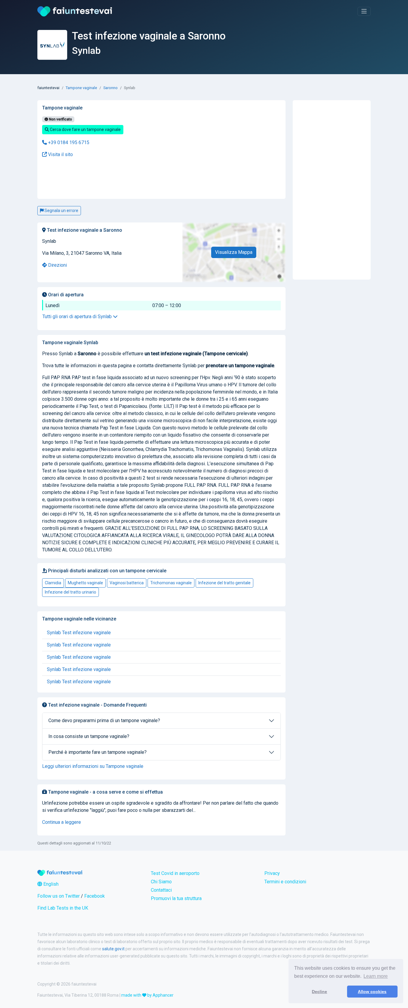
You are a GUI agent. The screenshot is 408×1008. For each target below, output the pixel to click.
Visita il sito (60, 154)
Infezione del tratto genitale (224, 582)
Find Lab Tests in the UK (62, 908)
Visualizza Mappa (233, 252)
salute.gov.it (113, 948)
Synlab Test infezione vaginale (79, 632)
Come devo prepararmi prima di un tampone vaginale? (104, 720)
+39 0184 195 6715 (68, 142)
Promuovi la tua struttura (176, 898)
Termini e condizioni (285, 882)
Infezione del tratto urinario (70, 592)
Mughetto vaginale (85, 582)
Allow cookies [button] (372, 991)
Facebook (94, 896)
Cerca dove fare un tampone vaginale (85, 129)
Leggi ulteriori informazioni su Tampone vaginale (92, 766)
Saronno (110, 88)
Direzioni (57, 265)
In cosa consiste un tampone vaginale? (88, 736)
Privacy (272, 873)
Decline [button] (319, 991)
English (50, 884)
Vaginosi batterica (127, 582)
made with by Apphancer (147, 995)
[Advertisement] (120, 178)
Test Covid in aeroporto (175, 873)
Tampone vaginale (81, 88)
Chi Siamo (161, 882)
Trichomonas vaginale (171, 582)
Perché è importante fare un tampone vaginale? (97, 752)
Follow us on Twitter (58, 896)
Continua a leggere (61, 822)
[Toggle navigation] (364, 11)
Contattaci (161, 890)
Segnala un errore (61, 210)
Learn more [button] (375, 976)
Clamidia (53, 582)
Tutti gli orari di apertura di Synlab (77, 316)
